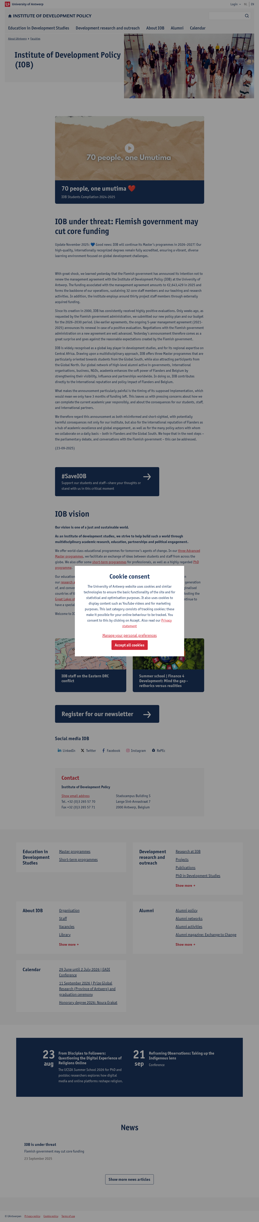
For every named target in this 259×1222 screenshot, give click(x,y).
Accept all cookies (129, 645)
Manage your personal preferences (129, 635)
